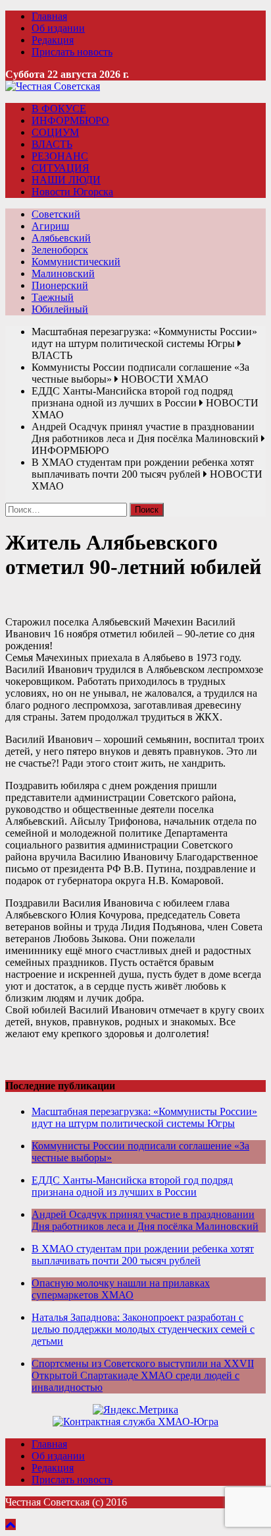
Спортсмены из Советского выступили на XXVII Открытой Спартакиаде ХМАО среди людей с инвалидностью (143, 1375)
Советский (56, 214)
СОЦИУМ (55, 132)
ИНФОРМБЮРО (70, 120)
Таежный (53, 297)
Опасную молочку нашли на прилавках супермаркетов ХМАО (121, 1288)
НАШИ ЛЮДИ (66, 179)
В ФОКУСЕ (59, 108)
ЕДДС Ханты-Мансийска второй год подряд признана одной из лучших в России (132, 1186)
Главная (49, 16)
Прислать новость (72, 51)
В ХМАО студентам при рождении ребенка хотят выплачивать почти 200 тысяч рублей (143, 1254)
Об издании (58, 28)
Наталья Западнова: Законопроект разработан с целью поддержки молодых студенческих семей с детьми (143, 1329)
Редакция (53, 40)
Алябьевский (61, 237)
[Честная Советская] (52, 86)
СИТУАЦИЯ (60, 168)
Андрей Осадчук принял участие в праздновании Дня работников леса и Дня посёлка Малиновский (145, 1220)
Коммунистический (76, 261)
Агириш (50, 226)
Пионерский (60, 285)
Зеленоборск (60, 249)
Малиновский (63, 273)
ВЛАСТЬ (52, 144)
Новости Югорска (72, 191)
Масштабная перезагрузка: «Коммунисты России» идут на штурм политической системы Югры (144, 1117)
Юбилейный (60, 309)
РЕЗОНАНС (60, 156)
